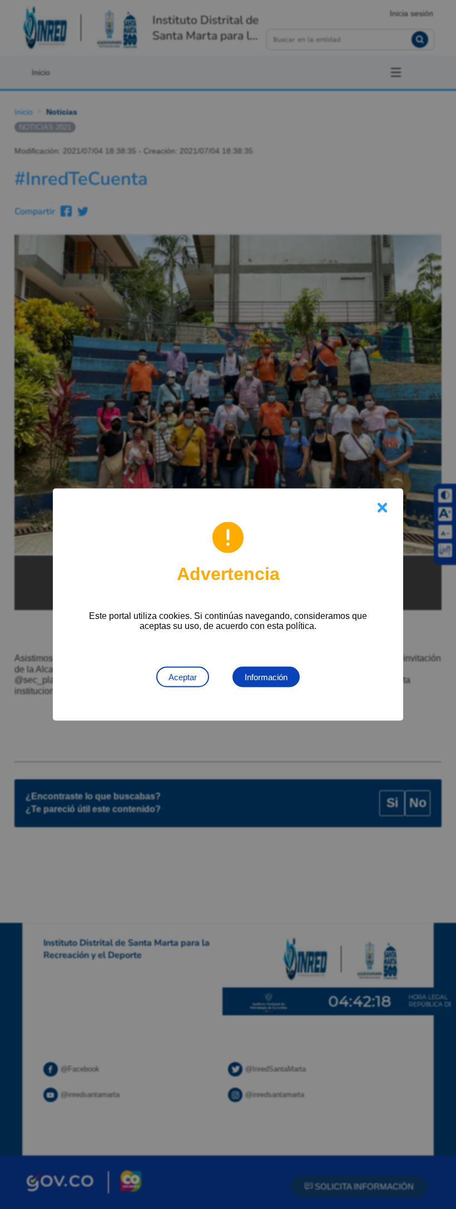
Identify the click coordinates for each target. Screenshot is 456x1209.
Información (266, 677)
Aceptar (182, 677)
